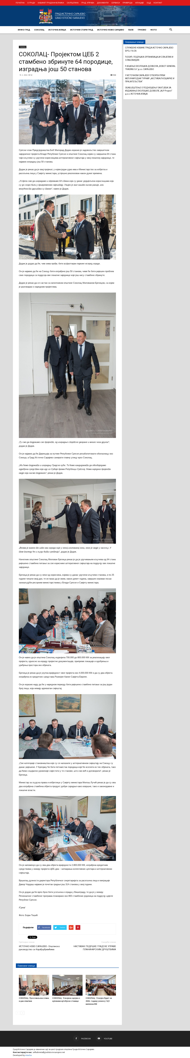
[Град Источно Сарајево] (95, 16)
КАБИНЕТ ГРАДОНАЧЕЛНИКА (51, 2)
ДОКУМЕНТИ (103, 2)
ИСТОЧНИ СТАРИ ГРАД (81, 29)
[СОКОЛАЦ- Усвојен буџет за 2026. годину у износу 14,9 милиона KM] (101, 985)
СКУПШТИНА (73, 2)
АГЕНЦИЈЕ (139, 2)
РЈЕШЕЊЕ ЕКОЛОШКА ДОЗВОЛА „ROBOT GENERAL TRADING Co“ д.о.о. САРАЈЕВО (150, 67)
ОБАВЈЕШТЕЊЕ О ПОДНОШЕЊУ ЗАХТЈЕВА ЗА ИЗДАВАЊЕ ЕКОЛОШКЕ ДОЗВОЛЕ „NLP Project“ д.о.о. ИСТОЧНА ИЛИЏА (148, 90)
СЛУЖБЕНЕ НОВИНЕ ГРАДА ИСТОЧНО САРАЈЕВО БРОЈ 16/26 (149, 49)
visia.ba (28, 1055)
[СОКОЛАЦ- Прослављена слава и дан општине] (34, 985)
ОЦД (149, 2)
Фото (153, 29)
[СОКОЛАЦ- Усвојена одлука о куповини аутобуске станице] (67, 985)
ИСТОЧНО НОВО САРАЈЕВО (110, 29)
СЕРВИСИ (115, 2)
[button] (170, 29)
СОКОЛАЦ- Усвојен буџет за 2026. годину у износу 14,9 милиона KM (99, 1001)
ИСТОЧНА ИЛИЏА (57, 29)
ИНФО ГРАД (24, 29)
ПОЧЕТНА (20, 2)
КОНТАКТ (158, 2)
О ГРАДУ (31, 2)
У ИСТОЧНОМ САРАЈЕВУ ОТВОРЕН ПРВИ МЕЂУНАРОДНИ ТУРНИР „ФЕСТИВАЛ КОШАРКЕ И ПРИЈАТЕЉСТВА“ (149, 78)
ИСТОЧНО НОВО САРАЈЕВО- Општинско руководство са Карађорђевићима (39, 948)
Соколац (23, 47)
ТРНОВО (142, 29)
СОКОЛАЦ (39, 29)
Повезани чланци (26, 966)
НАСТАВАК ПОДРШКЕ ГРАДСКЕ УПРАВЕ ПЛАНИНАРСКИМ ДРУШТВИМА (95, 948)
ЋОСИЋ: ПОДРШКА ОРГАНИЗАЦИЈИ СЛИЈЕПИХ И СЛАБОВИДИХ (149, 58)
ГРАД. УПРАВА (87, 2)
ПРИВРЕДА (127, 2)
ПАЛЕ (130, 29)
